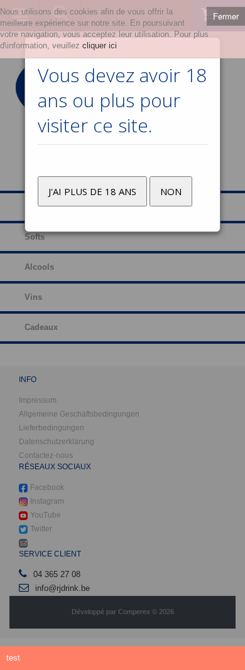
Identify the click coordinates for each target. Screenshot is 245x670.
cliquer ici (99, 45)
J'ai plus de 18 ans (92, 191)
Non (171, 191)
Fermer (226, 16)
